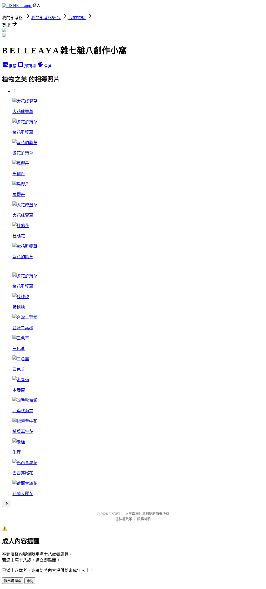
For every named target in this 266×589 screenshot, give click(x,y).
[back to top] (6, 504)
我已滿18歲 (12, 581)
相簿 (13, 66)
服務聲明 (144, 519)
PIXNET (114, 514)
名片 (48, 66)
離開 (29, 581)
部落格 (30, 66)
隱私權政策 (123, 519)
